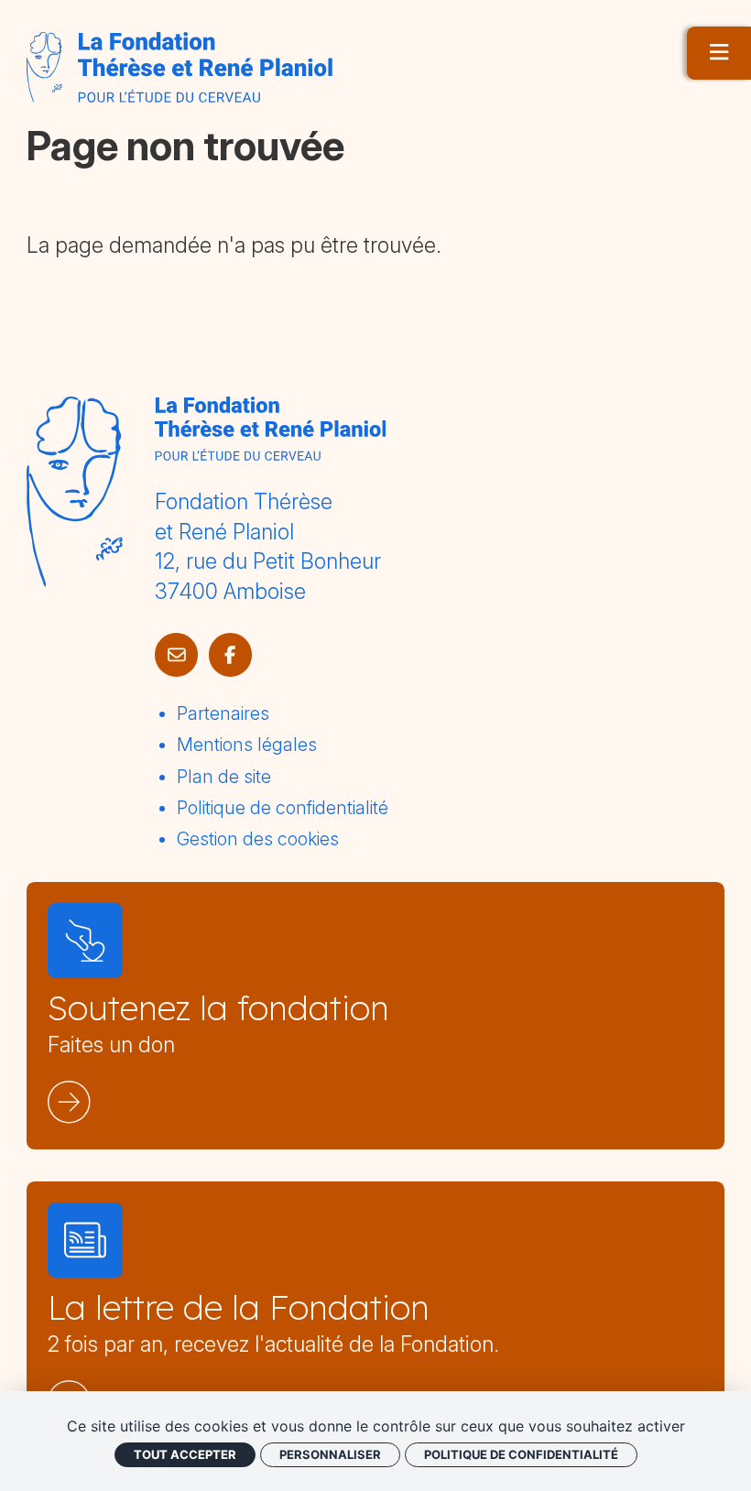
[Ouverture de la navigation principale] (719, 53)
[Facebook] (230, 654)
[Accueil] (179, 67)
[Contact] (176, 654)
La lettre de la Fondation (239, 1307)
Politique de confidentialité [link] (521, 1454)
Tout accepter (185, 1454)
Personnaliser (330, 1454)
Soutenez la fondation (218, 1007)
